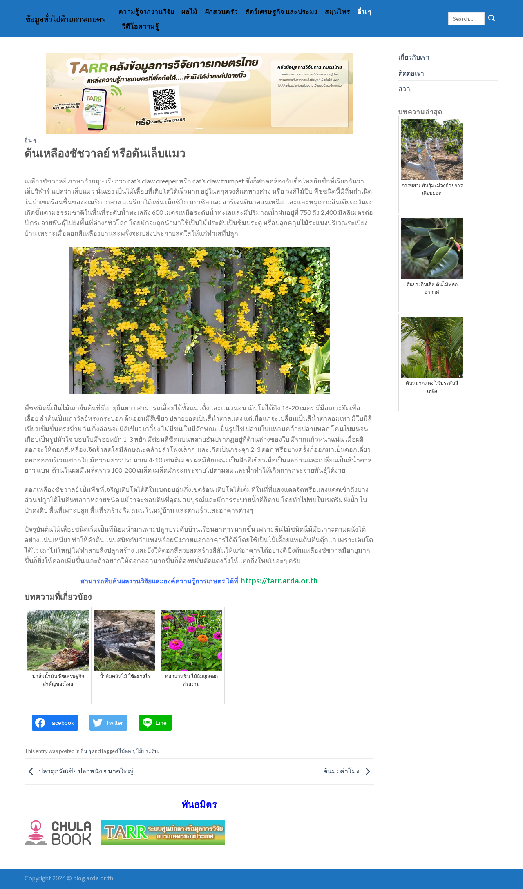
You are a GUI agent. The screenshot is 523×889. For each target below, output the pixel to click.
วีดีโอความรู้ (140, 26)
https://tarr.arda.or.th (279, 580)
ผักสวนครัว (221, 11)
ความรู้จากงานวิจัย (146, 11)
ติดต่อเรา (411, 73)
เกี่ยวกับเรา (413, 57)
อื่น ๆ (364, 11)
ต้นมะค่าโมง (342, 771)
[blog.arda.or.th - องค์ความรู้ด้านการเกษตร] (65, 18)
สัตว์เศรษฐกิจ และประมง (281, 11)
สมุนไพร (337, 11)
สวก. (404, 88)
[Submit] (491, 19)
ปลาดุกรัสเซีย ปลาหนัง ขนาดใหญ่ (86, 771)
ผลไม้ (189, 11)
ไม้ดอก (126, 751)
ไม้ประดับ (147, 751)
